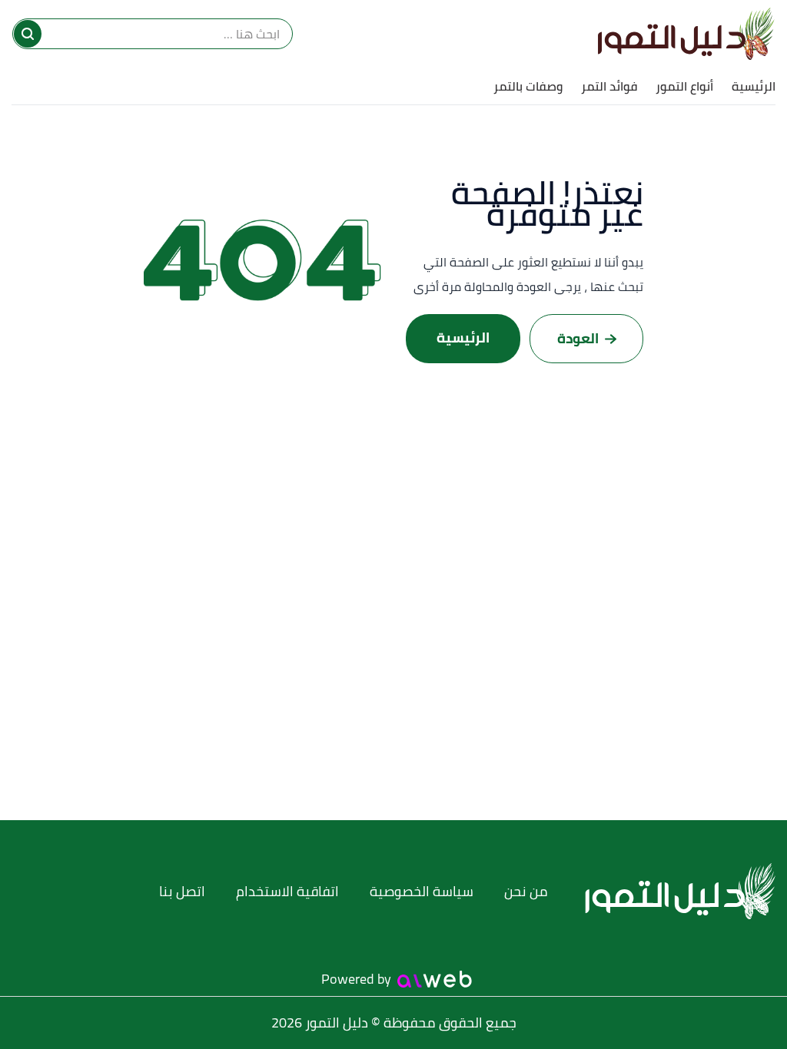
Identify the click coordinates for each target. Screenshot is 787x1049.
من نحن (526, 891)
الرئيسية (753, 86)
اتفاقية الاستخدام (287, 891)
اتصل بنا (182, 891)
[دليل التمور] (686, 34)
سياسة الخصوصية (421, 891)
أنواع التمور (684, 86)
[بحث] (28, 34)
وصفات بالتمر (528, 86)
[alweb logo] (434, 979)
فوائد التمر (609, 86)
